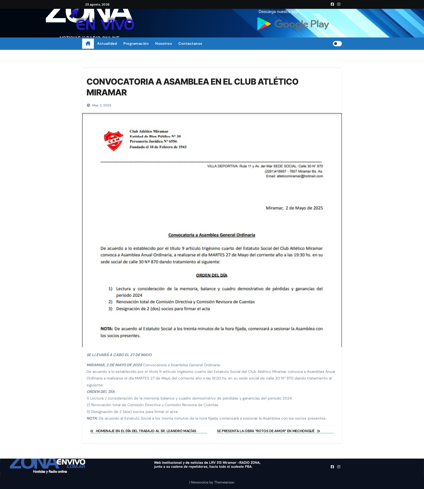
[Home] (88, 44)
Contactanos (190, 43)
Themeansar (224, 482)
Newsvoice (199, 482)
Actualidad (107, 43)
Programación (136, 43)
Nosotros (163, 43)
